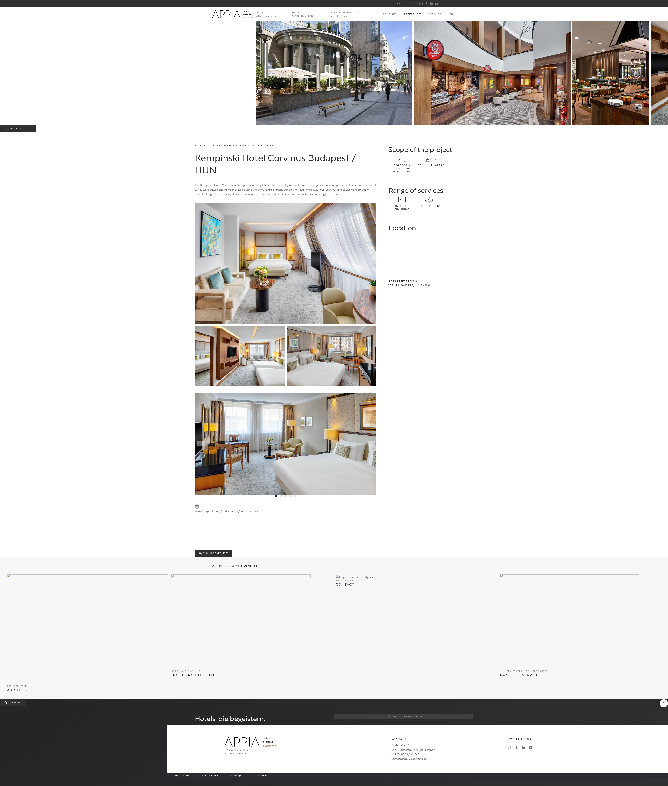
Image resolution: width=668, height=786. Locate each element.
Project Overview (215, 553)
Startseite (15, 702)
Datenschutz (210, 775)
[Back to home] (233, 14)
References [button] (413, 14)
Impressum (181, 775)
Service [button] (435, 14)
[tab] (276, 496)
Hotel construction (302, 14)
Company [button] (389, 14)
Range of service (519, 674)
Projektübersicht (20, 128)
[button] (451, 14)
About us (17, 689)
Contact (345, 584)
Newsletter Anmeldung (406, 716)
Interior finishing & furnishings (344, 14)
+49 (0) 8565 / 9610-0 (405, 754)
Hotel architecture (266, 14)
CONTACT (399, 3)
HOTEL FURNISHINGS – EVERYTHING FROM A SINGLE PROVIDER (234, 145)
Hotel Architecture (193, 674)
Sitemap (235, 775)
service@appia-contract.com (409, 759)
